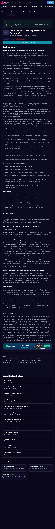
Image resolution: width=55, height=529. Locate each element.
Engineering (13, 6)
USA (8, 368)
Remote (4, 368)
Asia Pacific (17, 368)
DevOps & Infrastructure (22, 362)
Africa (39, 368)
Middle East (30, 368)
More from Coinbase (20, 15)
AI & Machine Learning (7, 362)
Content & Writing (41, 360)
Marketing (26, 6)
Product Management (32, 358)
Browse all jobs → (6, 372)
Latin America (23, 368)
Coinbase (13, 11)
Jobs (8, 11)
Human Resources (32, 360)
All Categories (48, 6)
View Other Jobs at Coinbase (28, 42)
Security (14, 362)
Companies (4, 6)
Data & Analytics (16, 360)
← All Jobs (4, 15)
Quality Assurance (32, 362)
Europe (12, 368)
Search (50, 2)
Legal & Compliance (42, 358)
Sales (41, 6)
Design (20, 6)
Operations (34, 6)
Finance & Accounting (7, 360)
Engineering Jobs (11, 15)
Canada (35, 368)
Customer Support (24, 360)
